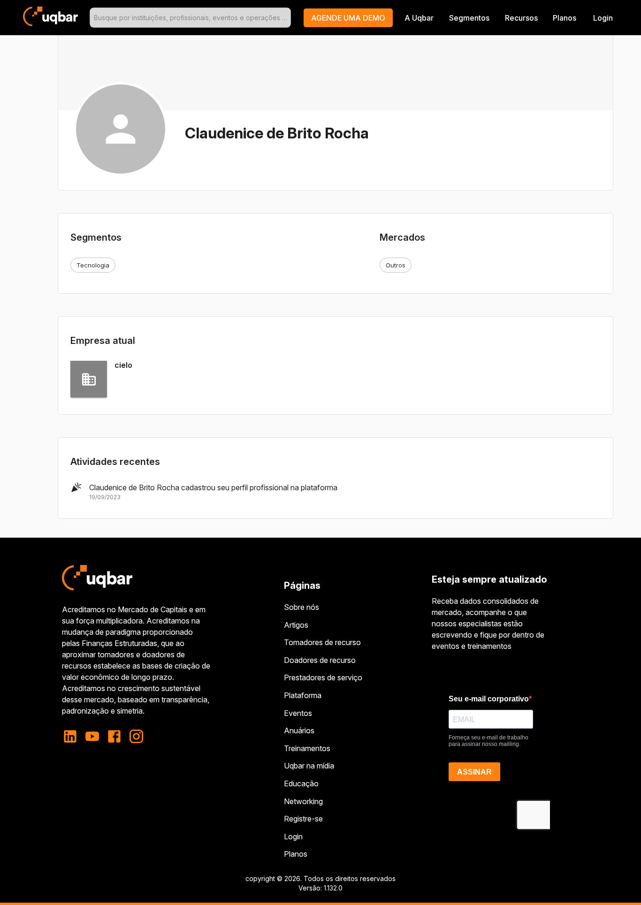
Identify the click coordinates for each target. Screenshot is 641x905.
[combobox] (190, 18)
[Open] (287, 18)
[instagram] (136, 736)
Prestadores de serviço (323, 677)
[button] (348, 17)
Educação (301, 783)
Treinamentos (307, 748)
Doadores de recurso (320, 660)
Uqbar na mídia (309, 765)
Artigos (296, 625)
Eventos (298, 713)
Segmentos (469, 18)
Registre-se (303, 818)
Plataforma (302, 695)
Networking (303, 801)
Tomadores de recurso (322, 642)
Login (293, 836)
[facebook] (114, 736)
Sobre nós (301, 607)
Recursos (521, 18)
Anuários (299, 730)
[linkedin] (73, 736)
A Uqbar (419, 18)
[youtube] (92, 736)
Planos (564, 18)
